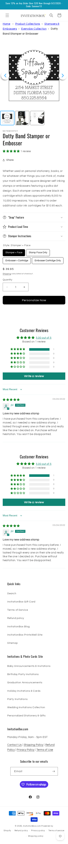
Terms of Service (17, 610)
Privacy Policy (25, 749)
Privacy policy (38, 831)
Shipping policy (36, 836)
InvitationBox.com (32, 826)
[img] (11, 399)
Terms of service (56, 831)
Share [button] (10, 160)
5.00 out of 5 (43, 337)
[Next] (62, 75)
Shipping (7, 274)
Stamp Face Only (38, 251)
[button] (7, 15)
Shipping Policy (33, 744)
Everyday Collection (33, 28)
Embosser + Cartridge (16, 259)
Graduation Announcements (24, 682)
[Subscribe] (54, 771)
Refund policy (15, 618)
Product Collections (27, 23)
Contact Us (14, 744)
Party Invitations (17, 699)
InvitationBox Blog (18, 626)
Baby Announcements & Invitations (28, 666)
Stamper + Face (14, 251)
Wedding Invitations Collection (26, 707)
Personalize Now (34, 300)
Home (6, 23)
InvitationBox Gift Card (21, 601)
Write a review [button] (34, 376)
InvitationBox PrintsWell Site (24, 635)
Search (11, 593)
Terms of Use (44, 749)
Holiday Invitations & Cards (23, 691)
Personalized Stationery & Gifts (26, 715)
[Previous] (5, 75)
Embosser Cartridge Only (47, 259)
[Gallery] (34, 83)
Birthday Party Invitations (23, 674)
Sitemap (12, 643)
